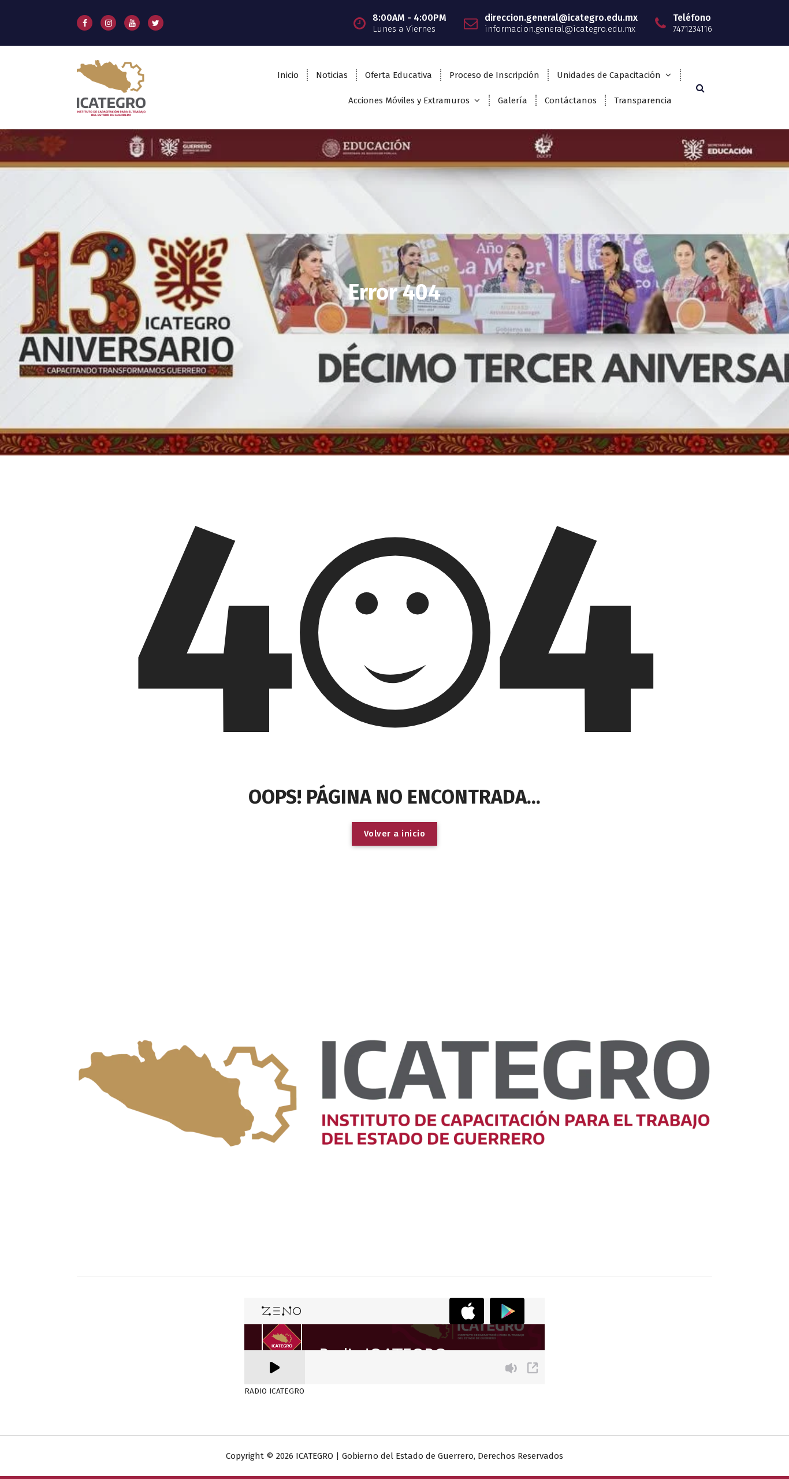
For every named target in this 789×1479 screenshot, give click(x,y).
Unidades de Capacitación (609, 75)
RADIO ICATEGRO (274, 1391)
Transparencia (643, 100)
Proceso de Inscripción (494, 75)
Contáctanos (571, 100)
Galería (512, 100)
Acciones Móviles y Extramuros (409, 100)
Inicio (288, 75)
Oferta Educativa (398, 75)
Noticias (332, 75)
